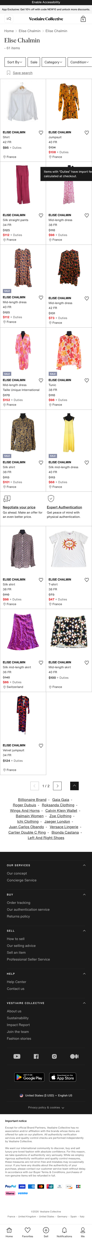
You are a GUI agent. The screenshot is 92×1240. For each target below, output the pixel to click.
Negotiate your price (19, 507)
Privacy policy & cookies (44, 1107)
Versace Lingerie (64, 827)
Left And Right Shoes (46, 838)
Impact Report (18, 1024)
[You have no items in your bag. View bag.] (83, 19)
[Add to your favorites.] (40, 132)
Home (9, 30)
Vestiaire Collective (26, 1003)
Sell (11, 931)
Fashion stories (19, 1038)
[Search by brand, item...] (8, 19)
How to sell (16, 938)
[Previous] (34, 786)
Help (11, 974)
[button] (83, 19)
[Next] (57, 786)
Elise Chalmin (29, 30)
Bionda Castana (65, 832)
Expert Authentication (64, 507)
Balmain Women (30, 816)
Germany (62, 1216)
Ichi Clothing (28, 821)
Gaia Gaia (60, 799)
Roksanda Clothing (58, 805)
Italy (82, 1216)
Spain (73, 1216)
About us (14, 1011)
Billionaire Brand (32, 799)
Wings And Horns (25, 810)
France (11, 1216)
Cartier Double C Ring (27, 832)
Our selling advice (21, 945)
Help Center (16, 981)
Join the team (18, 1031)
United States (46, 1216)
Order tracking (18, 902)
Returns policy (18, 916)
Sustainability (18, 1017)
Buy (10, 895)
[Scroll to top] (74, 786)
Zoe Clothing (60, 816)
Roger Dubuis (24, 805)
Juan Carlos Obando (26, 827)
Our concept (17, 873)
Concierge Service (22, 880)
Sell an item (16, 952)
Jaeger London (57, 821)
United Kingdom (27, 1216)
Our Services (18, 865)
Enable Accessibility (46, 2)
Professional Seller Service (28, 959)
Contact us (15, 988)
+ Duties (15, 147)
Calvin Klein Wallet (61, 810)
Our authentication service (28, 909)
